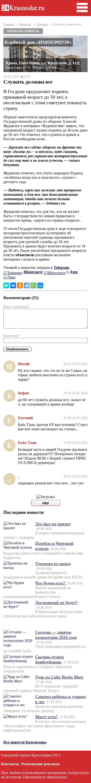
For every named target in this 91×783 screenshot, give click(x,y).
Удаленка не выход (53, 563)
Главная (8, 24)
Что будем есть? (50, 583)
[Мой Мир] (40, 285)
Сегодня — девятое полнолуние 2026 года (56, 635)
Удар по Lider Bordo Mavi (59, 677)
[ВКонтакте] (13, 285)
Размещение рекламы (41, 764)
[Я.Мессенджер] (6, 285)
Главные (42, 24)
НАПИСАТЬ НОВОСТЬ (23, 31)
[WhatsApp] (33, 285)
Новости (25, 24)
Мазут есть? (46, 716)
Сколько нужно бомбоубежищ (49, 659)
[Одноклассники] (20, 285)
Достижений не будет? (56, 602)
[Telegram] (27, 285)
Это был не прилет (53, 523)
